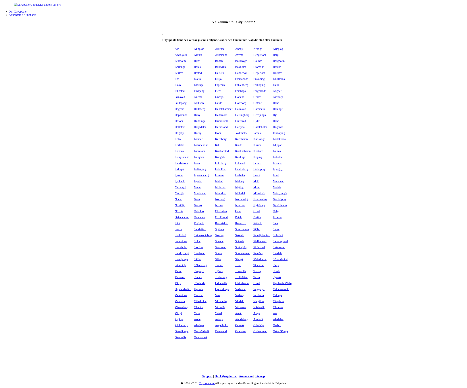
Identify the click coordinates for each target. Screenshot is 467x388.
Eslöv (178, 84)
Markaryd (180, 187)
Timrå (178, 271)
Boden (219, 60)
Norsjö (198, 205)
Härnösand (221, 127)
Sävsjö (239, 259)
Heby (197, 115)
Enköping (259, 78)
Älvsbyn (199, 325)
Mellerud (220, 187)
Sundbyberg (182, 253)
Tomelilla (240, 271)
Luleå (256, 175)
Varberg (239, 295)
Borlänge (180, 66)
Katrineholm (201, 145)
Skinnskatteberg (203, 235)
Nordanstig (241, 199)
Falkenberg (241, 84)
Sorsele (219, 241)
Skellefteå (180, 235)
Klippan (277, 145)
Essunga (199, 84)
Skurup (219, 235)
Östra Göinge (280, 331)
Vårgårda (278, 301)
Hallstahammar (223, 109)
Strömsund (279, 247)
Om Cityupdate (17, 11)
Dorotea (277, 72)
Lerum (257, 163)
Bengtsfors (259, 54)
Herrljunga (259, 115)
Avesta (239, 54)
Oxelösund (221, 217)
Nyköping (259, 205)
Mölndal (240, 193)
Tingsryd (199, 271)
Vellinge (277, 295)
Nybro (219, 205)
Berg (276, 54)
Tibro (238, 265)
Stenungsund (280, 241)
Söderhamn (260, 259)
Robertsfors (221, 223)
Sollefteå (278, 235)
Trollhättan (241, 277)
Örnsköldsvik (201, 331)
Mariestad (278, 181)
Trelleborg (221, 277)
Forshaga (240, 90)
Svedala (277, 253)
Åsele (197, 319)
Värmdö (220, 307)
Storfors (198, 247)
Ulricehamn (242, 283)
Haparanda (181, 115)
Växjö (178, 313)
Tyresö (277, 277)
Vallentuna (181, 295)
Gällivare (199, 103)
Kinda (238, 145)
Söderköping (280, 259)
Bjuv (197, 60)
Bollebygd (241, 60)
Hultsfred (240, 121)
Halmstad (240, 109)
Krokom (258, 151)
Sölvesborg (200, 265)
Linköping (259, 169)
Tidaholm (258, 265)
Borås (197, 66)
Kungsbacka (182, 157)
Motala (277, 187)
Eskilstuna (279, 78)
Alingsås (199, 48)
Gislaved (180, 97)
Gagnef (277, 90)
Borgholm (279, 60)
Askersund (221, 54)
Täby (178, 283)
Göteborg (240, 103)
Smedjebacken (261, 235)
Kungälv (220, 157)
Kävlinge (240, 157)
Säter (218, 259)
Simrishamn (242, 229)
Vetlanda (180, 301)
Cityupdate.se (207, 383)
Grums (257, 97)
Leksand (240, 163)
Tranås (198, 277)
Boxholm (240, 66)
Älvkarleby (181, 325)
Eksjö (218, 78)
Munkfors (220, 193)
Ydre (197, 313)
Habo (276, 103)
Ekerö (197, 78)
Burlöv (179, 72)
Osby (276, 211)
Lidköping (200, 169)
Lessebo (277, 163)
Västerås (278, 307)
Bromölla (258, 66)
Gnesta (198, 97)
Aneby (239, 48)
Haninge (278, 109)
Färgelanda (259, 90)
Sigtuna (219, 229)
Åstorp (219, 319)
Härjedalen (200, 127)
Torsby (257, 271)
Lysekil (198, 181)
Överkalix (180, 337)
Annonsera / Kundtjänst (22, 14)
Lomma (219, 175)
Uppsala (198, 289)
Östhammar (260, 331)
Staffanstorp (260, 241)
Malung (239, 181)
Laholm (277, 157)
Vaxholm (258, 295)
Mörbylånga (280, 193)
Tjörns (219, 271)
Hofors (179, 121)
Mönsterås (259, 193)
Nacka (178, 199)
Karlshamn (241, 139)
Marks (197, 187)
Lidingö (179, 169)
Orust (256, 211)
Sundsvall (199, 253)
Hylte (256, 121)
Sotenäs (239, 241)
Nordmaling (260, 199)
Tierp (276, 265)
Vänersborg (181, 307)
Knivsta (179, 151)
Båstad (198, 72)
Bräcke (277, 66)
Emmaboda (241, 78)
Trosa (256, 277)
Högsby (179, 133)
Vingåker (258, 301)
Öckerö (239, 325)
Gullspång (181, 103)
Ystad (218, 313)
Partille (257, 217)
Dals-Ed (220, 72)
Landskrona (181, 163)
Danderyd (241, 72)
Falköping (259, 84)
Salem (178, 229)
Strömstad (259, 247)
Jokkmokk (241, 133)
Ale (177, 48)
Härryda (240, 127)
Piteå (177, 223)
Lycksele (180, 181)
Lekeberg (220, 163)
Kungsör (199, 157)
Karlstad (179, 145)
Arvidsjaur (181, 54)
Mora (256, 187)
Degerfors (259, 72)
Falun (276, 84)
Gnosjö (219, 97)
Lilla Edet (220, 169)
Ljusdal (179, 175)
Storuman (220, 247)
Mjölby (239, 187)
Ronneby (240, 223)
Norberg (220, 199)
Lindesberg (241, 169)
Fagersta (220, 84)
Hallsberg (199, 109)
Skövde (239, 235)
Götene (257, 103)
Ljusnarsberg (201, 175)
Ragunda (199, 223)
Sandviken (200, 229)
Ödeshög (258, 325)
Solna (197, 241)
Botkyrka (220, 66)
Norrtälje (180, 205)
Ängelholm (221, 325)
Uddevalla (221, 283)
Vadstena (240, 289)
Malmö (219, 181)
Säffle (197, 259)
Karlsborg (221, 139)
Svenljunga (181, 259)
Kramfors (199, 151)
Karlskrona (279, 139)
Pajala (238, 217)
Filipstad (180, 90)
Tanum (219, 265)
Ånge (256, 313)
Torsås (276, 271)
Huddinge (199, 121)
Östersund (221, 331)
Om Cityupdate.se (226, 376)
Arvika (198, 54)
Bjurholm (180, 60)
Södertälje (180, 265)
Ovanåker (199, 217)
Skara (276, 229)
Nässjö (179, 211)
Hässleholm (260, 127)
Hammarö (259, 109)
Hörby (197, 133)
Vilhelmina (200, 301)
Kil (217, 145)
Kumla (277, 151)
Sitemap (260, 376)
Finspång (199, 90)
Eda (177, 78)
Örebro (277, 325)
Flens (218, 90)
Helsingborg (242, 115)
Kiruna (257, 145)
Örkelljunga (181, 331)
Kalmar (198, 139)
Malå (256, 181)
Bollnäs (257, 60)
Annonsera (246, 376)
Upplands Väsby (282, 283)
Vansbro (198, 295)
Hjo (275, 115)
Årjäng (179, 319)
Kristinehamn (243, 151)
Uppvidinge (222, 289)
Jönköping (279, 133)
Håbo (276, 121)
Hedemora (221, 115)
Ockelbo (199, 211)
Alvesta (219, 48)
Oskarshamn (182, 217)
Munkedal (200, 193)
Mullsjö (179, 193)
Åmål (238, 313)
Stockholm (181, 247)
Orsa (238, 211)
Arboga (257, 48)
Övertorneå (200, 337)
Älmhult (258, 319)
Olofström (221, 211)
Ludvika (240, 175)
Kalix (178, 139)
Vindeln (239, 301)
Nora (197, 199)
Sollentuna (181, 241)
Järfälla (257, 133)
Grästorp (278, 97)
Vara (217, 295)
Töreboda (199, 283)
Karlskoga (259, 139)
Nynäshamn (280, 205)
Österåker (240, 331)
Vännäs (198, 307)
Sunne (218, 253)
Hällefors (180, 127)
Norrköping (279, 199)
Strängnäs (240, 247)
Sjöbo (256, 229)
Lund (276, 175)
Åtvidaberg (241, 319)
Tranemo (180, 277)
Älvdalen (278, 319)
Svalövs (258, 253)
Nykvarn (240, 205)
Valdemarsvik (281, 289)
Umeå (256, 283)
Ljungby (278, 169)
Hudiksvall (221, 121)
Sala (275, 223)
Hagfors (179, 109)
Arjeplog (278, 48)
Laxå (197, 163)
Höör (218, 133)
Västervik (259, 307)
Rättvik (257, 223)
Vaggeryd (259, 289)
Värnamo (240, 307)
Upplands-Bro (183, 289)
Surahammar (242, 253)
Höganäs (278, 127)
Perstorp (277, 217)
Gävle (218, 103)
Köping (257, 157)
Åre (275, 313)
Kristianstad (222, 151)
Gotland (239, 97)
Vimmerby (221, 301)
